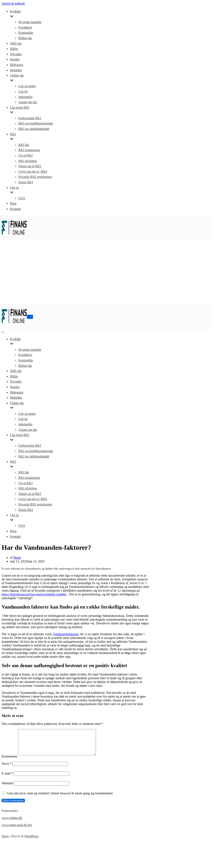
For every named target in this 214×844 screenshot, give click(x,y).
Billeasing (16, 65)
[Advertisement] (107, 272)
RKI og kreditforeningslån (35, 123)
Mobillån (16, 70)
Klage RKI (25, 182)
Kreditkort (25, 27)
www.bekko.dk (12, 818)
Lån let (23, 91)
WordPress (31, 836)
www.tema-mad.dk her (17, 825)
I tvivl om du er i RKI (32, 171)
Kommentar (9, 756)
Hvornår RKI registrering (35, 177)
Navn (6, 763)
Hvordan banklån (29, 22)
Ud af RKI (25, 155)
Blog (13, 203)
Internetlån (25, 97)
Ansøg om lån (27, 102)
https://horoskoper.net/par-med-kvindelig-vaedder (34, 594)
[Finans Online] (14, 237)
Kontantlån (25, 32)
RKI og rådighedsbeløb (33, 129)
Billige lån (25, 38)
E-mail (7, 773)
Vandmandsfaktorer (65, 634)
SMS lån (16, 43)
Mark (16, 557)
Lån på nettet (27, 86)
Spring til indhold (13, 3)
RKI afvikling (27, 161)
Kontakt (15, 209)
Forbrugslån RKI (29, 118)
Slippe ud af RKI (29, 166)
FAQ (21, 198)
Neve (5, 836)
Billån (14, 48)
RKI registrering (29, 150)
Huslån (14, 59)
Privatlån (16, 54)
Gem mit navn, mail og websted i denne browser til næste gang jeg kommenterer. (60, 793)
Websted (7, 783)
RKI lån (23, 145)
